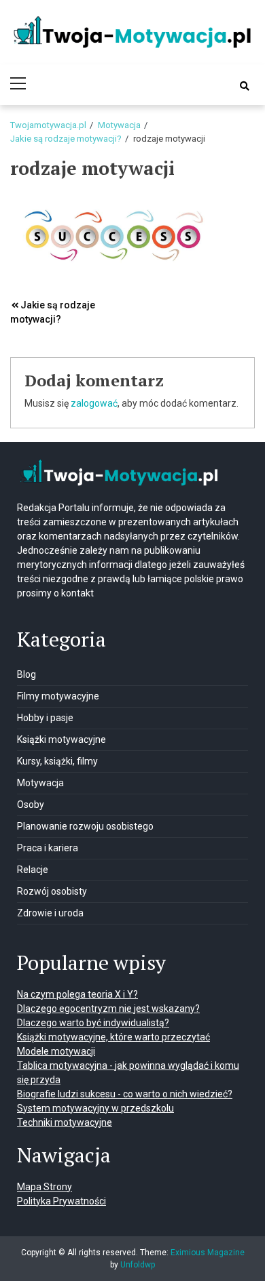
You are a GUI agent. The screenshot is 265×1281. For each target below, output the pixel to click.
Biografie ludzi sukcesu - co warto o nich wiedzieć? (124, 1094)
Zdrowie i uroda (50, 913)
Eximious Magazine (208, 1252)
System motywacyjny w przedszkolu (95, 1108)
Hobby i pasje (45, 717)
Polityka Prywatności (61, 1201)
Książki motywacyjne (61, 739)
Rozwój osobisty (52, 891)
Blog (26, 674)
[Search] (244, 86)
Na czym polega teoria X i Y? (77, 994)
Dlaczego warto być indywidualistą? (93, 1022)
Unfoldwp (137, 1264)
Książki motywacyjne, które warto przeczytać (113, 1037)
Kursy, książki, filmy (57, 761)
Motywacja (40, 782)
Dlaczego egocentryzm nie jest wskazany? (108, 1008)
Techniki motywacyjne (64, 1122)
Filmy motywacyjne (58, 696)
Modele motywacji (56, 1051)
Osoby (30, 804)
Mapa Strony (44, 1186)
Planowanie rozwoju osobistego (85, 826)
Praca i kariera (47, 847)
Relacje (32, 869)
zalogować (94, 403)
